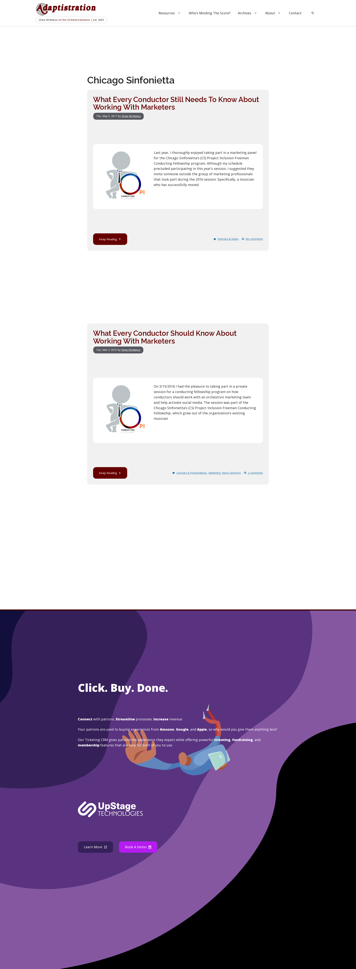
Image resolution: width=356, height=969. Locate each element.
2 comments (255, 473)
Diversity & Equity (228, 239)
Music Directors (231, 473)
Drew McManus (131, 116)
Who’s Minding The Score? (209, 13)
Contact (295, 13)
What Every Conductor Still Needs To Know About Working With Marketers (176, 103)
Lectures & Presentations (191, 473)
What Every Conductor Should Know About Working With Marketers (165, 337)
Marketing (214, 473)
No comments (254, 239)
